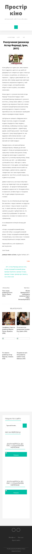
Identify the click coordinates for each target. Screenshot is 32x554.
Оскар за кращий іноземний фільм (14, 269)
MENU (16, 27)
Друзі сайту (16, 540)
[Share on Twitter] (3, 261)
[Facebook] (13, 530)
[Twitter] (18, 530)
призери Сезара (9, 274)
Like (24, 37)
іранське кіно (22, 267)
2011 (7, 267)
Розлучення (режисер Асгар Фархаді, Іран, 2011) (16, 45)
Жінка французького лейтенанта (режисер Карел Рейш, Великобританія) (24, 295)
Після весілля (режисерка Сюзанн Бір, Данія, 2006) (23, 329)
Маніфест (12, 537)
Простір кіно (16, 10)
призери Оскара (21, 272)
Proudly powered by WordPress (14, 548)
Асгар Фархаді (13, 267)
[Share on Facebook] (6, 261)
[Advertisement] (16, 469)
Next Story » (27, 287)
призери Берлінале (10, 272)
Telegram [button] (16, 455)
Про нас (21, 537)
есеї (18, 37)
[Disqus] (16, 387)
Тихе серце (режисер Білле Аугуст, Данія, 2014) (7, 293)
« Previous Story (6, 287)
